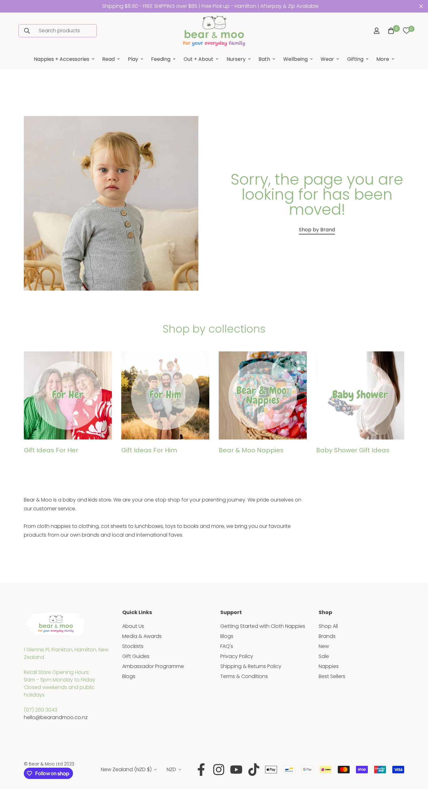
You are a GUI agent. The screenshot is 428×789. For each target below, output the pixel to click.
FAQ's (226, 646)
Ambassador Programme (153, 666)
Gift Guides (135, 656)
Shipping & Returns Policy (250, 666)
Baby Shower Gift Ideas (352, 450)
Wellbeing (295, 59)
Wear (327, 59)
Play (133, 59)
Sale (324, 656)
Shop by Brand (317, 229)
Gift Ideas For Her (51, 450)
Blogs (128, 676)
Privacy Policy (236, 656)
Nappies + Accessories (61, 59)
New (324, 646)
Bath (264, 59)
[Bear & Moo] (214, 31)
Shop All (328, 626)
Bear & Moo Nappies (251, 450)
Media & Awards (142, 636)
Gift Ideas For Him (149, 450)
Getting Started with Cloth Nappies (262, 626)
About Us (133, 626)
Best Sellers (332, 676)
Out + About (198, 59)
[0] (406, 31)
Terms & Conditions (244, 676)
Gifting (355, 59)
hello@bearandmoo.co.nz (56, 717)
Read (108, 59)
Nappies (329, 666)
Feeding (160, 59)
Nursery (236, 59)
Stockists (133, 646)
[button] (390, 31)
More (382, 59)
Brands (327, 636)
